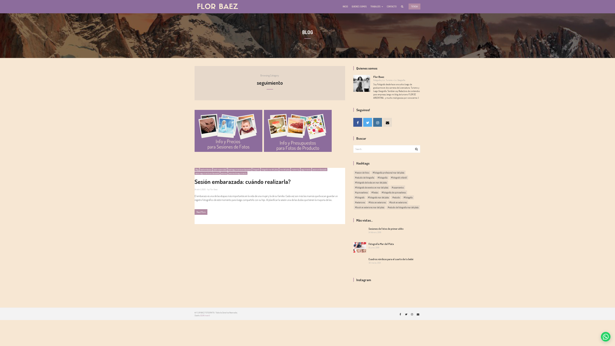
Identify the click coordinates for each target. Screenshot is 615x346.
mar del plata (285, 169)
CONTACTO (392, 6)
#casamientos (398, 187)
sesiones (224, 173)
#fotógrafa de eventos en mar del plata (371, 187)
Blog (196, 169)
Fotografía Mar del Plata (381, 244)
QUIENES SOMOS (359, 6)
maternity (295, 169)
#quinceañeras (361, 192)
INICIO (345, 6)
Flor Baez (213, 189)
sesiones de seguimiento (238, 173)
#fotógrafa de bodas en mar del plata (371, 182)
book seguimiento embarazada (239, 169)
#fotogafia (408, 197)
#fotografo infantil (399, 177)
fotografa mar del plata (269, 169)
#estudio (396, 197)
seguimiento (306, 169)
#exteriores (360, 202)
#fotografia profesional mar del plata (388, 172)
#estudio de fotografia (364, 177)
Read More (201, 212)
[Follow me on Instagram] (377, 122)
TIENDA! (414, 6)
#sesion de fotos (362, 172)
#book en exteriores (398, 202)
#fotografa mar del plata (378, 197)
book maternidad (219, 169)
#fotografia (382, 177)
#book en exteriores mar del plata (369, 207)
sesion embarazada (320, 169)
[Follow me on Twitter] (367, 122)
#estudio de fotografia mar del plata (403, 207)
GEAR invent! (205, 315)
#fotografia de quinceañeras (394, 192)
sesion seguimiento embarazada (207, 173)
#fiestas (374, 192)
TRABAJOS (375, 6)
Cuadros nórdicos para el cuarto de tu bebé (391, 259)
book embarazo (206, 169)
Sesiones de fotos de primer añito (386, 228)
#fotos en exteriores (377, 202)
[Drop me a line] (387, 122)
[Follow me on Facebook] (357, 122)
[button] (606, 337)
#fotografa (359, 197)
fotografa (256, 169)
